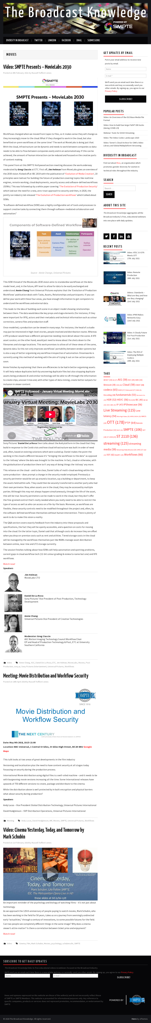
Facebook (66, 40)
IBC (139, 399)
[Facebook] (114, 236)
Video (9, 662)
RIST (120, 430)
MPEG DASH (135, 416)
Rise (118, 163)
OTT (116, 422)
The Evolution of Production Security (78, 186)
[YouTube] (129, 236)
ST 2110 (127, 436)
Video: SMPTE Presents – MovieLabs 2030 (37, 67)
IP (119, 404)
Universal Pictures (56, 666)
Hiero (134, 1019)
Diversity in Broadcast (17, 40)
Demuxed (130, 390)
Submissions (93, 40)
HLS (132, 400)
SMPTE (64, 820)
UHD (140, 450)
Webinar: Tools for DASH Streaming (119, 133)
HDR (111, 399)
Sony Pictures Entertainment (34, 666)
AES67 (108, 380)
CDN (119, 385)
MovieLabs (72, 662)
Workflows (69, 666)
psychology (56, 943)
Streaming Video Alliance (126, 450)
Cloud (129, 384)
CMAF (139, 385)
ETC (54, 662)
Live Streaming (119, 410)
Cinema (22, 943)
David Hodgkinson (40, 820)
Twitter (38, 40)
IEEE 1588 (111, 405)
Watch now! (9, 563)
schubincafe (68, 943)
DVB (139, 390)
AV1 (122, 379)
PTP (130, 423)
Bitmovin (109, 384)
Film (28, 943)
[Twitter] (106, 236)
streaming (116, 443)
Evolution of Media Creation (79, 173)
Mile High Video (123, 416)
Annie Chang (24, 662)
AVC (131, 380)
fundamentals (126, 394)
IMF (51, 820)
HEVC (122, 399)
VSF (110, 454)
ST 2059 (111, 437)
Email (79, 40)
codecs (111, 389)
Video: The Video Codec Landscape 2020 (121, 137)
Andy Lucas (26, 820)
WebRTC (119, 455)
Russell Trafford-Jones (41, 73)
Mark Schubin (37, 943)
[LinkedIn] (121, 236)
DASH (121, 390)
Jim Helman (62, 662)
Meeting (10, 820)
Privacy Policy (111, 91)
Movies (81, 662)
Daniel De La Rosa (43, 662)
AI (115, 380)
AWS (138, 380)
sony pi (17, 666)
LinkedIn (52, 40)
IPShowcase (132, 404)
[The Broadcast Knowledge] (75, 18)
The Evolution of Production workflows (56, 194)
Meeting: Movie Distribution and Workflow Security (45, 676)
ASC (33, 662)
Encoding (109, 395)
